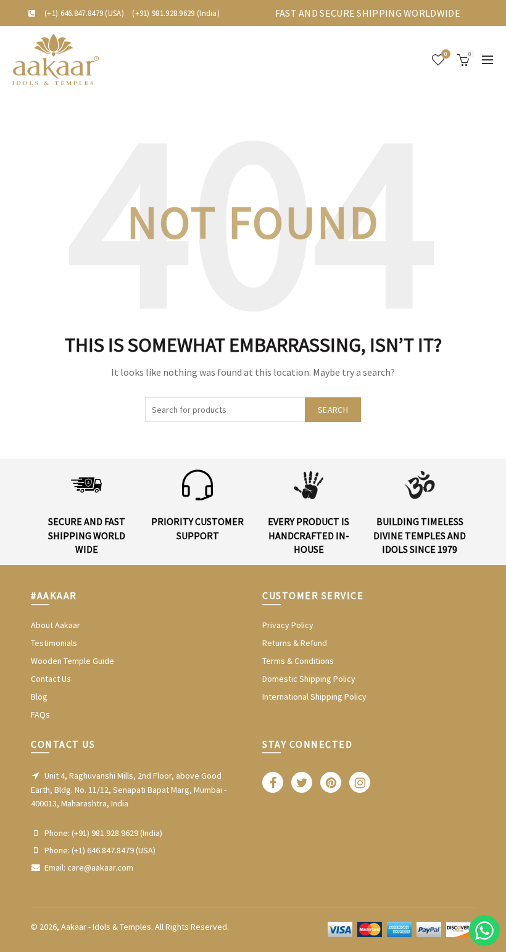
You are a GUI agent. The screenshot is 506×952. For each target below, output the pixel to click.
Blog (39, 696)
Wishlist (445, 54)
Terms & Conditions (298, 660)
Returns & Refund (294, 642)
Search (333, 409)
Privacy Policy (287, 625)
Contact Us (51, 678)
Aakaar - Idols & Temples (106, 926)
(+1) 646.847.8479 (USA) (84, 13)
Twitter (301, 782)
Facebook (272, 782)
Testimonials (54, 642)
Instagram (359, 782)
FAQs (40, 714)
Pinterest (330, 782)
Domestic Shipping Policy (308, 678)
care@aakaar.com (100, 867)
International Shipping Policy (314, 696)
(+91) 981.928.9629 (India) (176, 13)
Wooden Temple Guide (72, 660)
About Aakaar (55, 625)
